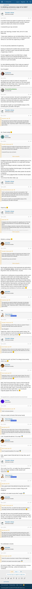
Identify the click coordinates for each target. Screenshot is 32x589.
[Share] (29, 18)
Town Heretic (9, 314)
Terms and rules (4, 585)
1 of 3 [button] (12, 571)
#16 (30, 465)
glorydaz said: (5, 427)
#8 (30, 248)
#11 (30, 343)
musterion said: (5, 118)
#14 (30, 424)
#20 (30, 553)
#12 (30, 370)
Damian (7, 400)
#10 (30, 319)
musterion (8, 72)
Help (17, 585)
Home (20, 585)
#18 (30, 502)
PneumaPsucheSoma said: (7, 189)
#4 (30, 115)
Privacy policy (12, 585)
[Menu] (2, 2)
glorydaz (7, 243)
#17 (30, 480)
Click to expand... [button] (16, 156)
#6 (30, 186)
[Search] (30, 1)
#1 (30, 18)
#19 (30, 527)
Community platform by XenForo (13, 587)
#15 (30, 445)
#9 (30, 297)
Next (16, 571)
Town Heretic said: (6, 346)
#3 (30, 94)
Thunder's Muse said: (6, 144)
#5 (30, 141)
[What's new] (27, 1)
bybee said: (4, 219)
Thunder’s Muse (5, 9)
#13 (30, 406)
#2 (30, 78)
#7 (30, 216)
